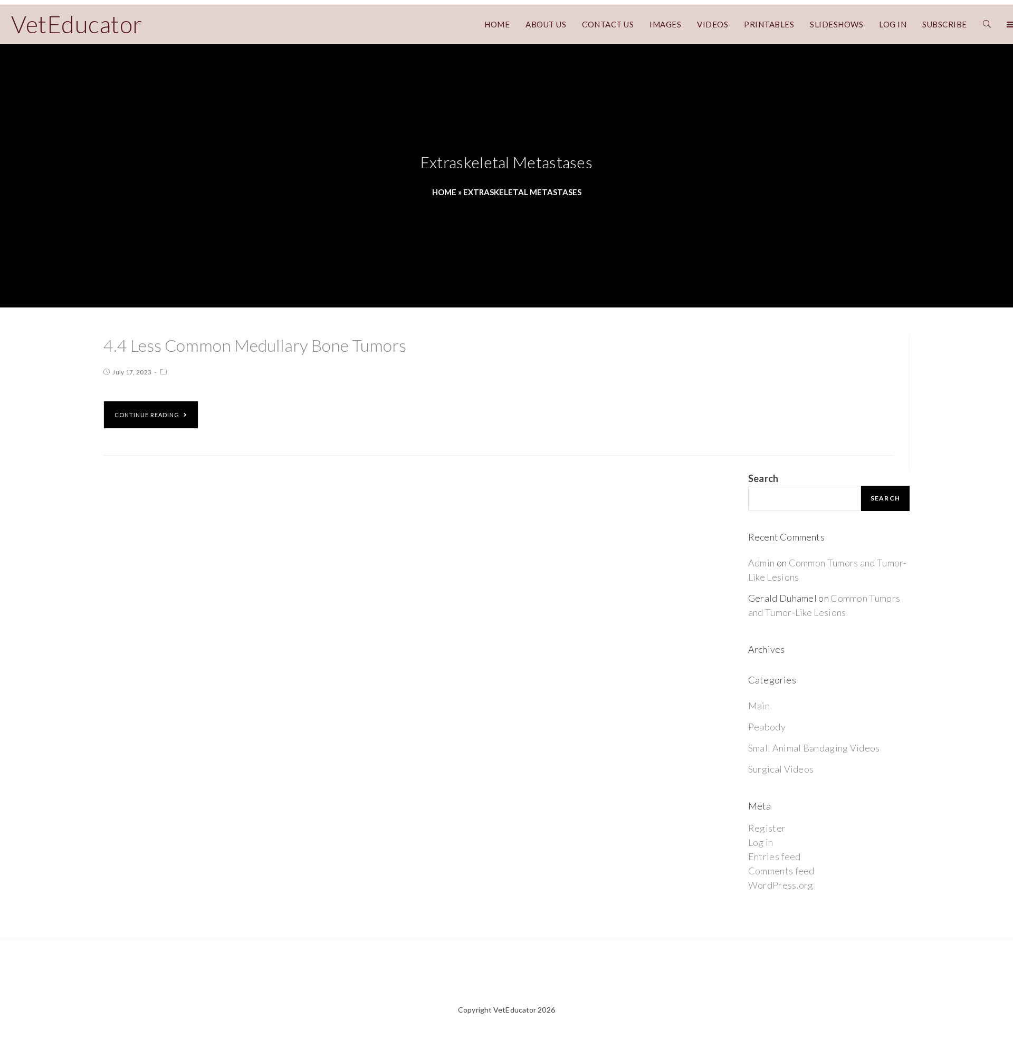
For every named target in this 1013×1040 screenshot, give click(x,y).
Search (763, 478)
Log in (760, 842)
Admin (761, 563)
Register (767, 828)
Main (759, 705)
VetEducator (76, 24)
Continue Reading (146, 414)
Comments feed (781, 871)
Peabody (767, 727)
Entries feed (774, 856)
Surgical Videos (781, 769)
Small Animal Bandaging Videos (814, 748)
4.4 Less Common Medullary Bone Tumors (254, 345)
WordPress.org (781, 885)
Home (444, 192)
